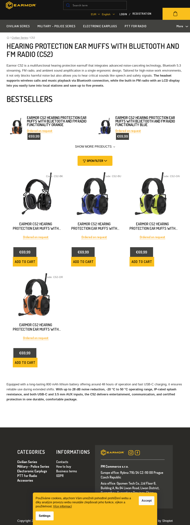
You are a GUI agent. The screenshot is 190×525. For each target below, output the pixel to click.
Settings (44, 515)
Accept (147, 500)
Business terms (66, 471)
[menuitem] (18, 26)
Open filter (95, 161)
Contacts (62, 462)
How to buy (63, 466)
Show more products (93, 146)
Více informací (62, 506)
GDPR (60, 476)
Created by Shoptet (159, 521)
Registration (141, 13)
